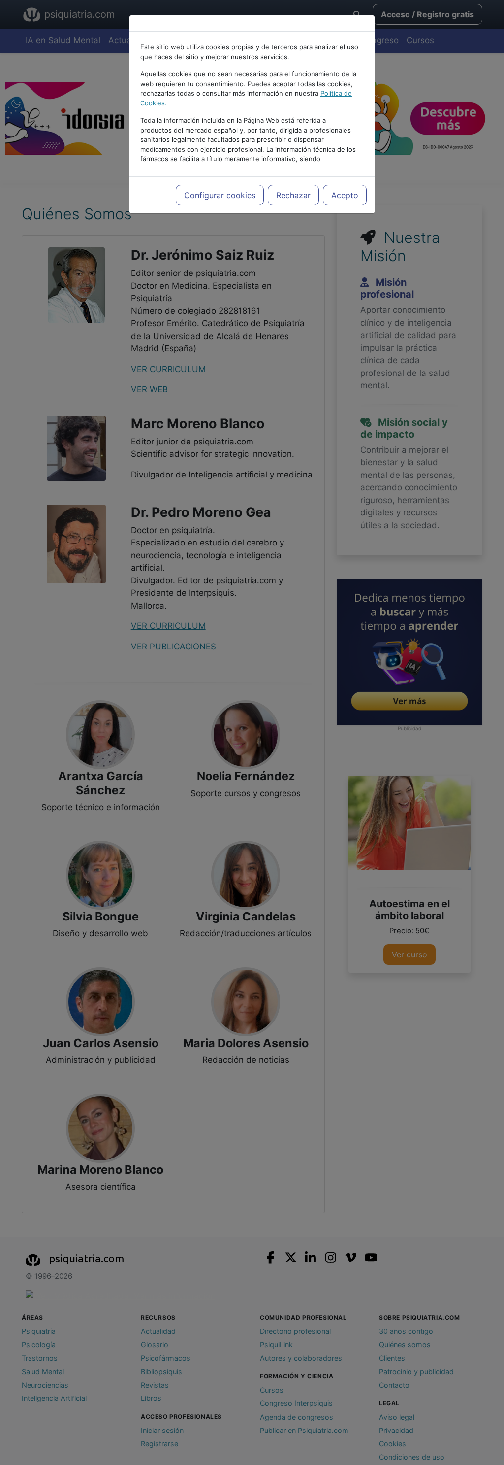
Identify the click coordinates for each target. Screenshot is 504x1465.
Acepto (344, 195)
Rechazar (293, 195)
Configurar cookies (219, 195)
